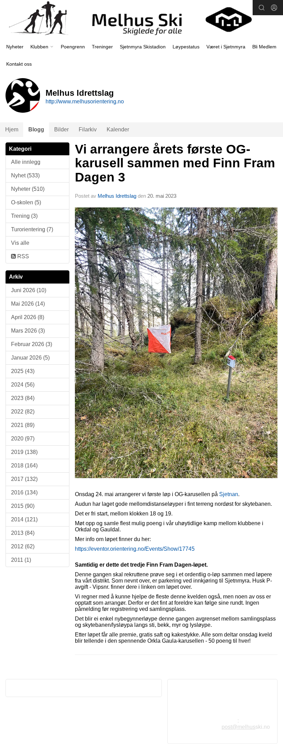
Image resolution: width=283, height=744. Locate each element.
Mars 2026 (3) (28, 331)
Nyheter (14, 46)
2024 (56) (23, 385)
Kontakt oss (19, 64)
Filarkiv (88, 129)
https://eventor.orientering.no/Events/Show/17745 (135, 549)
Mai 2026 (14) (28, 304)
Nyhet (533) (25, 175)
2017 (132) (24, 479)
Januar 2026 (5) (30, 358)
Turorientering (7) (32, 229)
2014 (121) (24, 519)
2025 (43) (23, 371)
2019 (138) (24, 452)
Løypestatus (186, 46)
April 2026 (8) (27, 317)
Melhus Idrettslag (117, 196)
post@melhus (238, 727)
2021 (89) (23, 425)
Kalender (118, 129)
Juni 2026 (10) (28, 290)
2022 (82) (23, 412)
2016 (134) (24, 492)
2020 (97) (23, 438)
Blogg (36, 129)
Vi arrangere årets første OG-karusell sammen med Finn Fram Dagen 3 (175, 163)
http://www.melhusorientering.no (85, 101)
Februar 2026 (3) (31, 344)
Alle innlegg (25, 162)
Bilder (61, 129)
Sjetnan (228, 494)
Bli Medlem (264, 46)
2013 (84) (23, 533)
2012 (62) (23, 546)
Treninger (102, 46)
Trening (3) (24, 216)
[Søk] (261, 7)
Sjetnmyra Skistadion (143, 46)
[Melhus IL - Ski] (141, 19)
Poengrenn (73, 46)
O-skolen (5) (26, 202)
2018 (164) (24, 465)
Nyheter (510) (28, 189)
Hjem (11, 129)
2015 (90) (23, 506)
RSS (22, 256)
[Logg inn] (274, 7)
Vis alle (20, 243)
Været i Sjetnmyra (225, 46)
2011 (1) (21, 560)
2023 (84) (23, 398)
